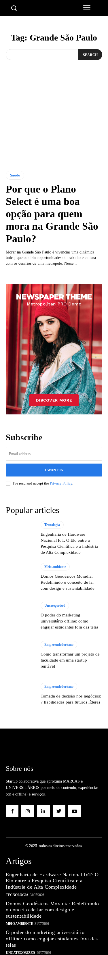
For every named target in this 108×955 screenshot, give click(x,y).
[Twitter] (59, 811)
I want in (54, 470)
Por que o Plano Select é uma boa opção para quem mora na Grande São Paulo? (52, 214)
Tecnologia (52, 525)
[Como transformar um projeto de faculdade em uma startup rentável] (20, 655)
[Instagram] (27, 811)
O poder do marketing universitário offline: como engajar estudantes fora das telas (69, 621)
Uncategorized (54, 606)
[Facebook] (12, 811)
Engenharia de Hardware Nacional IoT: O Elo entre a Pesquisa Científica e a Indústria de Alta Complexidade (52, 881)
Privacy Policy (61, 483)
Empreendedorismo (58, 645)
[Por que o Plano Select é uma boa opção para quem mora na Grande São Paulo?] (54, 128)
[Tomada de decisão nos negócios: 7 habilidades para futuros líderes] (20, 694)
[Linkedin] (43, 811)
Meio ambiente (55, 567)
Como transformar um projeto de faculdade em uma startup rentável (70, 660)
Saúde (15, 175)
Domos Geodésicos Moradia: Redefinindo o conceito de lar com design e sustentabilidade (67, 582)
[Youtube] (74, 811)
